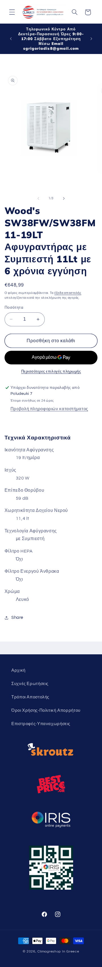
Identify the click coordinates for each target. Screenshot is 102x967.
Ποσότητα (14, 308)
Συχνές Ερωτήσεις (29, 684)
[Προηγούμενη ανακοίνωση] (11, 38)
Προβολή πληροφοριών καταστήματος (49, 409)
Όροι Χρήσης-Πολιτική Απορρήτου (45, 710)
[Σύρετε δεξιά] (64, 198)
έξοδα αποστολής (67, 292)
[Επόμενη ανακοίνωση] (91, 38)
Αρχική (18, 670)
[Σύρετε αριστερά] (38, 198)
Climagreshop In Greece (58, 951)
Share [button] (17, 617)
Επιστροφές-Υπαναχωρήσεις (40, 724)
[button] (11, 12)
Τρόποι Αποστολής (30, 697)
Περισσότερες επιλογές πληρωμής (51, 371)
